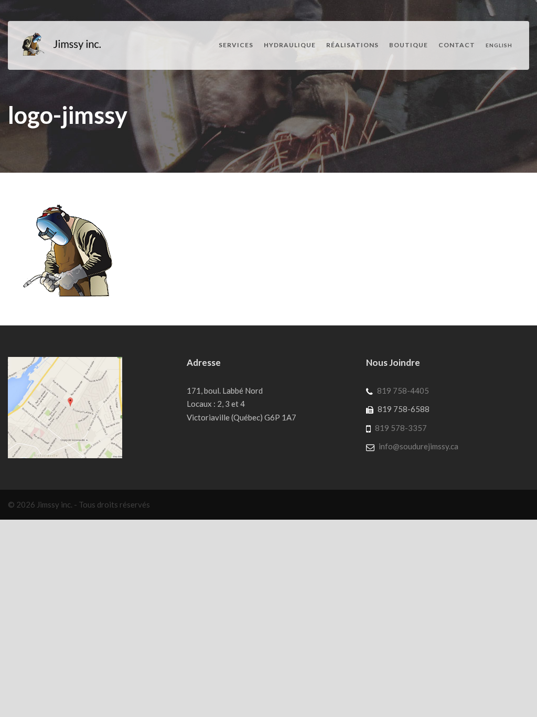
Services (236, 45)
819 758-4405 (403, 390)
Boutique (408, 45)
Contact (456, 45)
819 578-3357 (401, 428)
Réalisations (352, 45)
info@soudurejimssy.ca (418, 446)
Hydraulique (290, 45)
